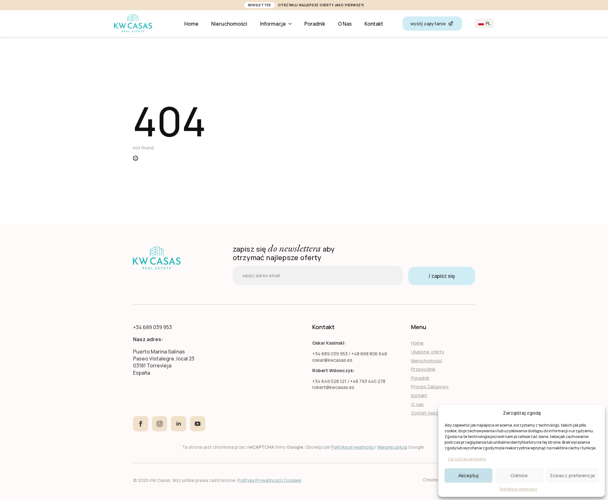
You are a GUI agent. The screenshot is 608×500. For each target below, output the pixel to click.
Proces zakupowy (430, 387)
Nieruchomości (229, 23)
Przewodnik (423, 369)
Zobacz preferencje (572, 475)
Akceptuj (468, 475)
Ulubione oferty (427, 352)
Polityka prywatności (518, 489)
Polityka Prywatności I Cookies (269, 480)
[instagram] (159, 423)
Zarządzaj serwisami (467, 459)
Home (191, 23)
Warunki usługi (392, 447)
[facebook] (140, 423)
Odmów (519, 475)
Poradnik (314, 23)
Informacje (273, 23)
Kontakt (373, 23)
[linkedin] (178, 423)
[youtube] (197, 423)
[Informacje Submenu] (292, 24)
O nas (345, 23)
